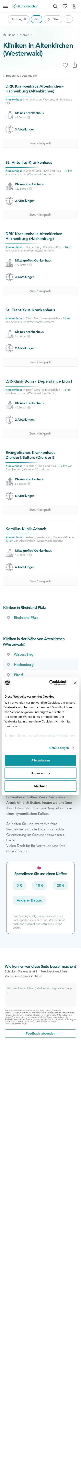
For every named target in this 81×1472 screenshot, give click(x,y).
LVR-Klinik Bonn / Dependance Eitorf (39, 381)
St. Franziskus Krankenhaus (30, 310)
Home (11, 35)
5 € (19, 885)
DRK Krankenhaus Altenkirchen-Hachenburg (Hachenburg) (35, 236)
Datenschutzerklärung (15, 1023)
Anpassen (38, 773)
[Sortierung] (68, 19)
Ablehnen (40, 786)
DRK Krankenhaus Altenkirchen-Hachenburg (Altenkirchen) (35, 88)
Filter (55, 19)
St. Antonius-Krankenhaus (29, 162)
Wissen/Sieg (23, 654)
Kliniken (24, 35)
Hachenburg (24, 664)
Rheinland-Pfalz (26, 617)
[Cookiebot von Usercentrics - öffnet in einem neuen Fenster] (50, 682)
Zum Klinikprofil (40, 143)
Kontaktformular (18, 1021)
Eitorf (18, 675)
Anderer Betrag (29, 900)
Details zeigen (59, 748)
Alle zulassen (40, 760)
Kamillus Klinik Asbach (26, 528)
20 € (60, 885)
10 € (39, 885)
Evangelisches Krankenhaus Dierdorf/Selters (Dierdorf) (30, 455)
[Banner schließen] (75, 682)
